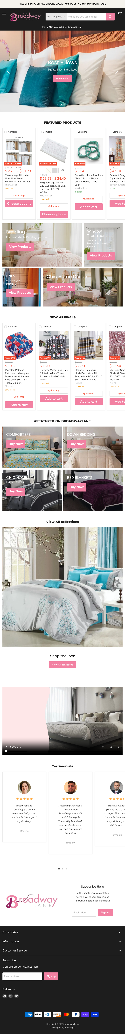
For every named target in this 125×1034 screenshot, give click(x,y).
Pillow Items (62, 78)
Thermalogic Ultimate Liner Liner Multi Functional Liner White (17, 178)
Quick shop (19, 195)
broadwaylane (81, 188)
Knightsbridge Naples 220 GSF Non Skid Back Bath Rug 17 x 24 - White (53, 187)
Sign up (105, 912)
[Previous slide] (9, 71)
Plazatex (9, 386)
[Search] (110, 16)
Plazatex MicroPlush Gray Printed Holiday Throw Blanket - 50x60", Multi (54, 373)
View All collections (62, 664)
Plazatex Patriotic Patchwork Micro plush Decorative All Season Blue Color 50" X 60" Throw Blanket (17, 376)
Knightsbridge (46, 195)
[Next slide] (116, 71)
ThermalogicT (11, 185)
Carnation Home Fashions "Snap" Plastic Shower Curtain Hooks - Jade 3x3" (89, 180)
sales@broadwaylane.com (68, 27)
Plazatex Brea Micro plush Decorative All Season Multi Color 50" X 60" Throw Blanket (88, 374)
